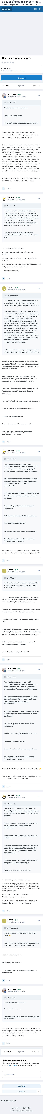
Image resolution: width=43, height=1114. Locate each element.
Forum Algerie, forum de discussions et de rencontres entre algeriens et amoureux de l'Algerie (20, 3)
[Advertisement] (21, 34)
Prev (8, 86)
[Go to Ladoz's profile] (4, 288)
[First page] (3, 85)
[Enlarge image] (40, 768)
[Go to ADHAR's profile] (4, 198)
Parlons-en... (20, 71)
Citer (8, 189)
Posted (16, 97)
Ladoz (10, 287)
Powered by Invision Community (21, 1111)
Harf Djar (7, 68)
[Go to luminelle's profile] (4, 95)
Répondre (21, 78)
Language (16, 1108)
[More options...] (39, 95)
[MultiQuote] (3, 188)
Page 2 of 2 (21, 86)
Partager (22, 1086)
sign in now (13, 1065)
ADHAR (11, 197)
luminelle (12, 94)
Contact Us (27, 1108)
